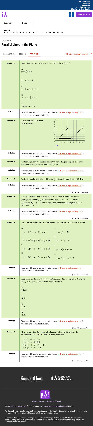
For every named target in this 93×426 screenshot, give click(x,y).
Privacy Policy (37, 401)
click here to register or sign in (69, 112)
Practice (34, 54)
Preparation (9, 54)
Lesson (22, 54)
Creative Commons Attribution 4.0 (55, 406)
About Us (86, 3)
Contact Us (86, 5)
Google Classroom (83, 7)
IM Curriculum (84, 1)
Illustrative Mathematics (18, 406)
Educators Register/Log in (80, 9)
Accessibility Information (52, 401)
